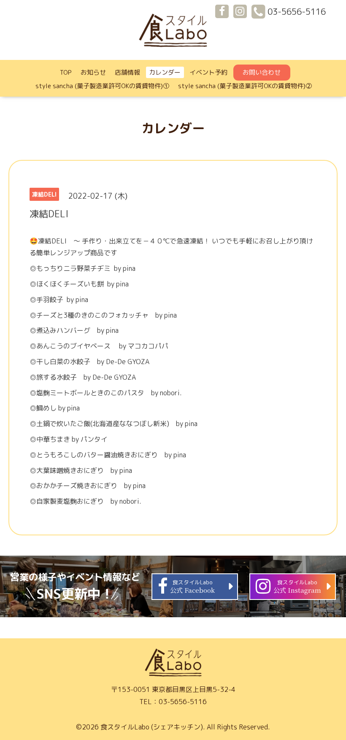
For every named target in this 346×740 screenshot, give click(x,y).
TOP (66, 72)
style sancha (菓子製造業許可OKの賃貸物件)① (102, 85)
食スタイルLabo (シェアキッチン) (151, 727)
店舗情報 (127, 72)
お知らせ (93, 72)
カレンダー (165, 72)
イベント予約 (208, 72)
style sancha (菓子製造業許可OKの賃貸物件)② (245, 85)
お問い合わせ (262, 72)
